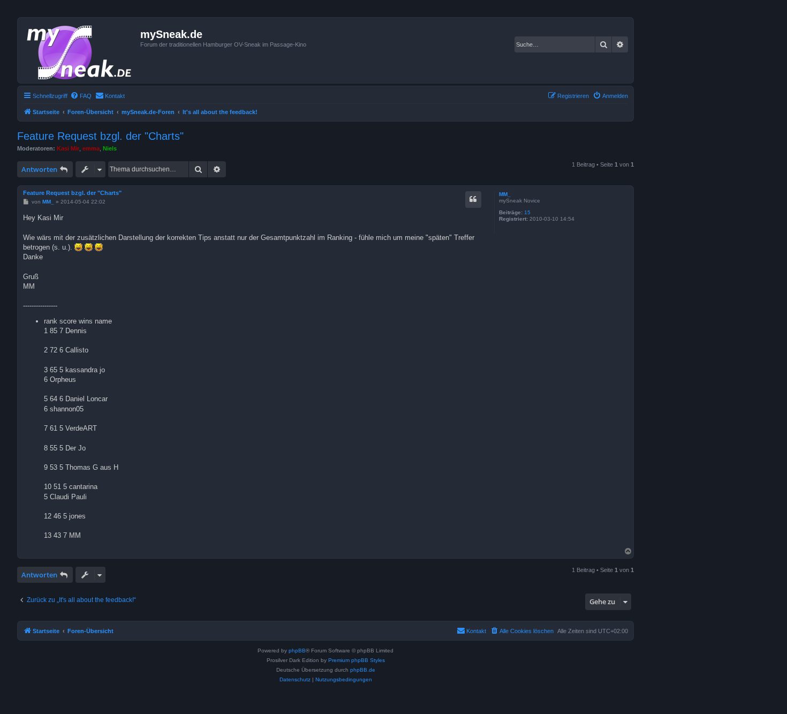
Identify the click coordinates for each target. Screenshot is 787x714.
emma (91, 148)
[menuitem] (81, 95)
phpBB (297, 650)
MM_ (505, 194)
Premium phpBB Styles (356, 660)
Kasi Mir (68, 148)
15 (527, 212)
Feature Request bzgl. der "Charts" (100, 136)
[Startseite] (80, 50)
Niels (110, 148)
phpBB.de (362, 670)
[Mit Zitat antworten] (473, 199)
